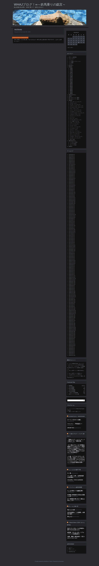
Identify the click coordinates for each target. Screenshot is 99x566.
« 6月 (68, 47)
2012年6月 (71, 222)
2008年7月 (71, 284)
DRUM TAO (70, 427)
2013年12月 (71, 197)
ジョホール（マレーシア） (75, 114)
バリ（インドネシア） (74, 124)
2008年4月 (71, 288)
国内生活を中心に (72, 94)
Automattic (61, 561)
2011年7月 (71, 235)
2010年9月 (71, 249)
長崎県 (71, 89)
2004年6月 (71, 348)
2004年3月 (71, 352)
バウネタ (70, 64)
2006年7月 (71, 317)
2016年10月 (71, 172)
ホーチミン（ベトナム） (75, 131)
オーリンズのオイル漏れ (74, 419)
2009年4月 (71, 271)
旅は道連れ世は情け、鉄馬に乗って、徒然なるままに (29, 7)
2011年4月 (71, 239)
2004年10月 (71, 345)
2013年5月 (71, 207)
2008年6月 (71, 285)
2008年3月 (71, 289)
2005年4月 (71, 338)
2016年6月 (71, 174)
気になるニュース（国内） (74, 97)
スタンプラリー (72, 58)
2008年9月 (71, 281)
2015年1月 (71, 183)
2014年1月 (71, 196)
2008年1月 (71, 292)
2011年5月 (71, 238)
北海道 (71, 69)
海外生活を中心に (72, 140)
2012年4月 (71, 225)
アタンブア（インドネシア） (76, 101)
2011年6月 (71, 236)
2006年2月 (71, 324)
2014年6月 (71, 189)
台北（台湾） (72, 139)
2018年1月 (71, 162)
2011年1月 (71, 243)
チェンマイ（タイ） (74, 118)
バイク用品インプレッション (75, 61)
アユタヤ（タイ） (73, 103)
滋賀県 (71, 83)
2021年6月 (71, 156)
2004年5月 (71, 349)
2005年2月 (71, 341)
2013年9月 (71, 202)
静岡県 (71, 93)
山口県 (71, 75)
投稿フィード (71, 548)
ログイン (70, 547)
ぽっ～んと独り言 (73, 506)
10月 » (71, 47)
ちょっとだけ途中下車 (74, 469)
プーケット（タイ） (74, 129)
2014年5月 (71, 190)
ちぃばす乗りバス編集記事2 (75, 490)
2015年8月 (71, 179)
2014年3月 (71, 193)
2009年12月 (71, 260)
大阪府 (71, 72)
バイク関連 (71, 62)
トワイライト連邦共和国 (75, 487)
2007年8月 (71, 299)
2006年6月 (71, 319)
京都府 (71, 68)
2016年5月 (71, 175)
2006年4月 (71, 321)
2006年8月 (71, 316)
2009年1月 (71, 275)
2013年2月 (71, 211)
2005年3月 (71, 340)
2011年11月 (71, 231)
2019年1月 (71, 161)
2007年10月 (71, 296)
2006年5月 (71, 320)
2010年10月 (71, 248)
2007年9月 (71, 298)
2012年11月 (71, 215)
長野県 (71, 90)
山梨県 (71, 76)
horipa (18, 37)
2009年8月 (71, 266)
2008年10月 (71, 280)
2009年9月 (71, 264)
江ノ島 (69, 473)
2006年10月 (71, 313)
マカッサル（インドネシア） (76, 132)
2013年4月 (71, 209)
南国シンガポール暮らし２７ (75, 411)
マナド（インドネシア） (75, 133)
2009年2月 (71, 274)
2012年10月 (71, 217)
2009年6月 (71, 268)
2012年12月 (71, 214)
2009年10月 (71, 263)
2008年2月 (71, 291)
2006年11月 (71, 312)
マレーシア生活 (73, 145)
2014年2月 (71, 195)
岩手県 (71, 78)
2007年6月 (71, 302)
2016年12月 (71, 169)
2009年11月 (71, 261)
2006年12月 (71, 310)
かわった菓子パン (72, 370)
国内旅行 (70, 66)
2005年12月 (71, 327)
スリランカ (72, 117)
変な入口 (69, 516)
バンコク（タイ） (73, 125)
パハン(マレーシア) (74, 128)
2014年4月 (71, 192)
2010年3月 (71, 256)
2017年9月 (71, 165)
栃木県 (71, 80)
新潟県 (71, 79)
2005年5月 (71, 337)
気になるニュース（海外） (74, 99)
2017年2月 (71, 168)
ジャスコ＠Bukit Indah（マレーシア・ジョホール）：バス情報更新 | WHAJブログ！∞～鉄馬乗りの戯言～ (76, 366)
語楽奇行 (70, 146)
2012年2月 (71, 228)
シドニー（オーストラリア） (76, 110)
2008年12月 (71, 277)
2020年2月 (71, 160)
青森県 (71, 92)
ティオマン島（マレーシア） (76, 119)
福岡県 (71, 86)
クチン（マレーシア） (74, 108)
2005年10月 (71, 330)
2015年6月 (71, 181)
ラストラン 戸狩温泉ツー (74, 423)
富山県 (71, 73)
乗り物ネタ (71, 65)
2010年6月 (71, 253)
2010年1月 (71, 259)
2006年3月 (71, 323)
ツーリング (71, 59)
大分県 (71, 71)
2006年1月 (71, 326)
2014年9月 (71, 186)
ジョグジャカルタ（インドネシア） (77, 112)
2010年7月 (71, 252)
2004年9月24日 (24, 37)
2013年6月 (71, 206)
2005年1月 (71, 342)
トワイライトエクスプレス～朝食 (76, 376)
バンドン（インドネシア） (75, 126)
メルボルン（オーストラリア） (76, 136)
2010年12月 (71, 245)
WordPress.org (72, 551)
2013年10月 (71, 200)
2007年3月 (71, 306)
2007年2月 (71, 307)
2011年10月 (71, 232)
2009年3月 (71, 273)
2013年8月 (71, 203)
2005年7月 (71, 334)
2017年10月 (71, 164)
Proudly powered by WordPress (42, 561)
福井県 (71, 85)
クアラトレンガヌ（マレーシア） (77, 105)
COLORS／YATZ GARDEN (75, 480)
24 (78, 42)
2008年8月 (71, 282)
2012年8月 (71, 220)
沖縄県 (71, 82)
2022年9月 (71, 154)
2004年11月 (71, 344)
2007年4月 (71, 305)
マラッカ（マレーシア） (75, 135)
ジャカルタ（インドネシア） (76, 111)
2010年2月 (71, 257)
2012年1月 (71, 229)
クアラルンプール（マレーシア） (77, 107)
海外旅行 (70, 100)
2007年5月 (71, 303)
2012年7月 (71, 221)
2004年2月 (71, 353)
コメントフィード (72, 550)
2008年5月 (71, 287)
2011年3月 (71, 241)
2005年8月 (71, 333)
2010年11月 (71, 246)
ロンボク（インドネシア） (75, 138)
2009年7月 (71, 267)
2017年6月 (71, 167)
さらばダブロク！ (72, 374)
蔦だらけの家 (71, 509)
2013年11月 (71, 199)
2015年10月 (71, 178)
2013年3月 (71, 210)
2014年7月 (71, 188)
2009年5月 (71, 270)
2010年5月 (71, 255)
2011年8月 (71, 234)
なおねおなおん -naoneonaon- (76, 416)
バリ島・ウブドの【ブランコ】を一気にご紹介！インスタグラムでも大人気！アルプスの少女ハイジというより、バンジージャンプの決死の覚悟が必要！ (76, 459)
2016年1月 (71, 176)
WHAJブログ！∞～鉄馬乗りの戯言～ (40, 4)
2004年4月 (71, 351)
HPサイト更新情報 (72, 57)
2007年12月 (71, 294)
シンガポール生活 (73, 142)
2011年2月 (71, 242)
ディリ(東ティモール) (74, 121)
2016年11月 (71, 171)
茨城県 (71, 87)
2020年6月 (71, 158)
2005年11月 (71, 328)
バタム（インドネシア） (75, 122)
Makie (78, 373)
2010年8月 (71, 250)
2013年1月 (71, 213)
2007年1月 (71, 309)
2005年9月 (71, 331)
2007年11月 (71, 295)
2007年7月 (71, 301)
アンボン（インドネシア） (75, 104)
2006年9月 (71, 314)
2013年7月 (71, 204)
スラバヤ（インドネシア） (75, 115)
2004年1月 (71, 355)
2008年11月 (71, 278)
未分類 (70, 96)
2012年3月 (71, 227)
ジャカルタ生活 (73, 143)
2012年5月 (71, 224)
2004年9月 (71, 347)
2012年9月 (71, 218)
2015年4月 (71, 182)
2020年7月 (71, 157)
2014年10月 (71, 185)
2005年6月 (71, 335)
